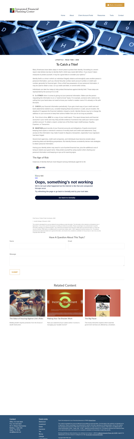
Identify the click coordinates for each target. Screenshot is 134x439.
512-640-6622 (18, 422)
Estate (41, 427)
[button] (63, 15)
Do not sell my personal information (94, 434)
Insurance (42, 429)
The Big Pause (90, 319)
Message (13, 254)
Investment (42, 424)
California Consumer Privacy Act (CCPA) (107, 433)
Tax (40, 431)
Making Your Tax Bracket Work (59, 319)
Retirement (42, 422)
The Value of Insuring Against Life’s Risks (26, 319)
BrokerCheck (92, 420)
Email (70, 241)
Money (41, 434)
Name (12, 241)
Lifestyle (41, 436)
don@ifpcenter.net (15, 432)
